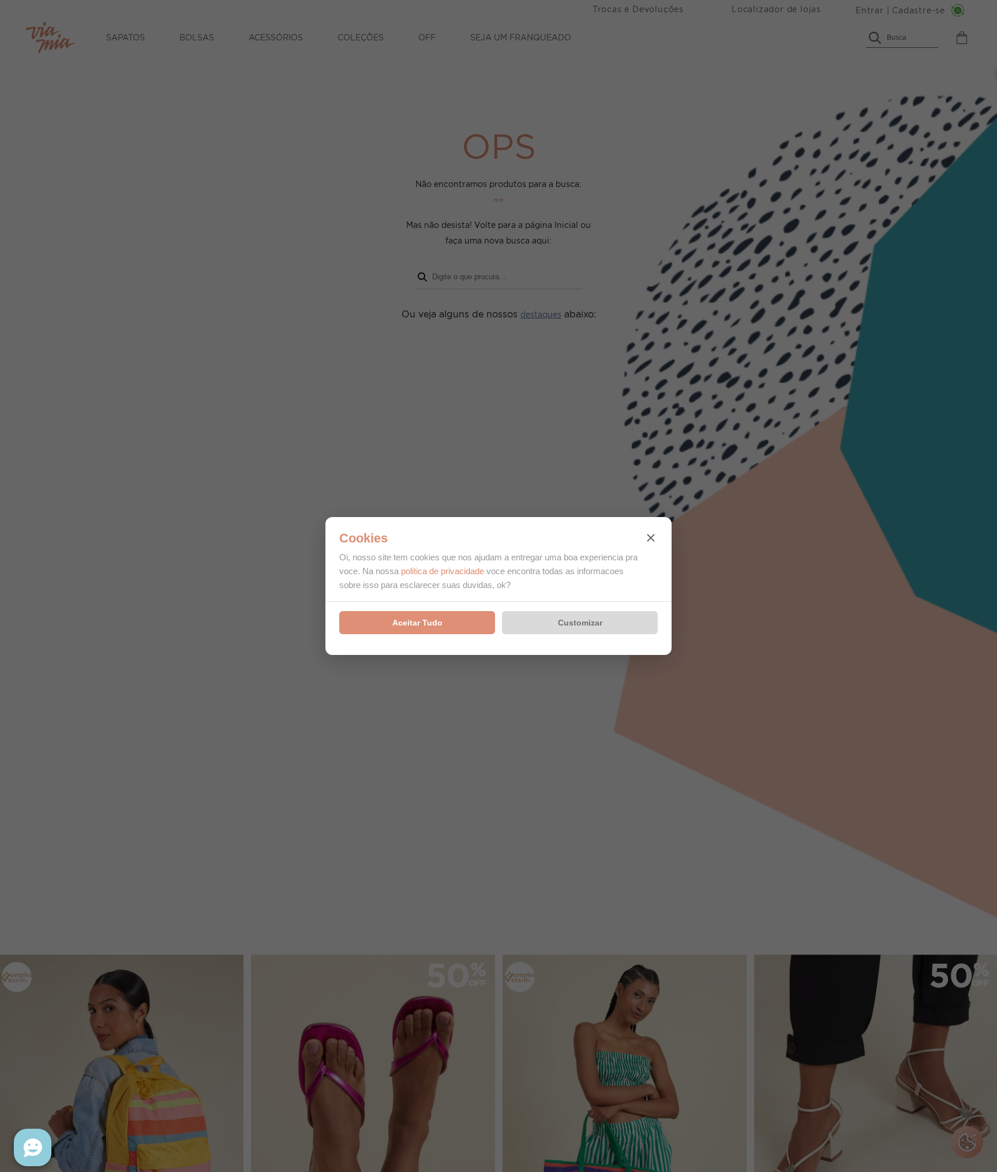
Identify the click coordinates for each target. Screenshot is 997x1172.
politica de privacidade (442, 571)
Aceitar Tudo (417, 622)
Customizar (580, 622)
